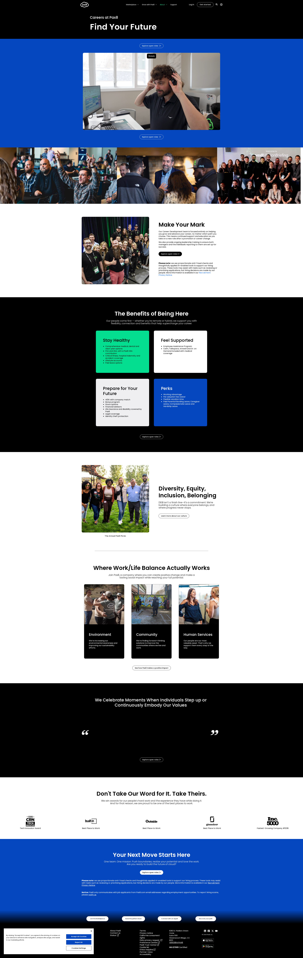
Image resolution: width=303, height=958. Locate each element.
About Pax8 (115, 931)
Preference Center (149, 942)
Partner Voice (146, 952)
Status (113, 935)
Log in (191, 4)
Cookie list (144, 947)
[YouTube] (216, 931)
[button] (137, 5)
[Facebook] (209, 931)
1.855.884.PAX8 (176, 942)
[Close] (91, 931)
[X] (212, 931)
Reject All (78, 942)
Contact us (115, 933)
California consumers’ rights (150, 936)
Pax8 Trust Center (148, 945)
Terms (143, 930)
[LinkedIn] (205, 931)
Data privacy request (150, 940)
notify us (92, 894)
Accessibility (145, 954)
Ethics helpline (147, 949)
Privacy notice (146, 933)
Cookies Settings (79, 948)
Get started (205, 4)
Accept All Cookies (78, 936)
